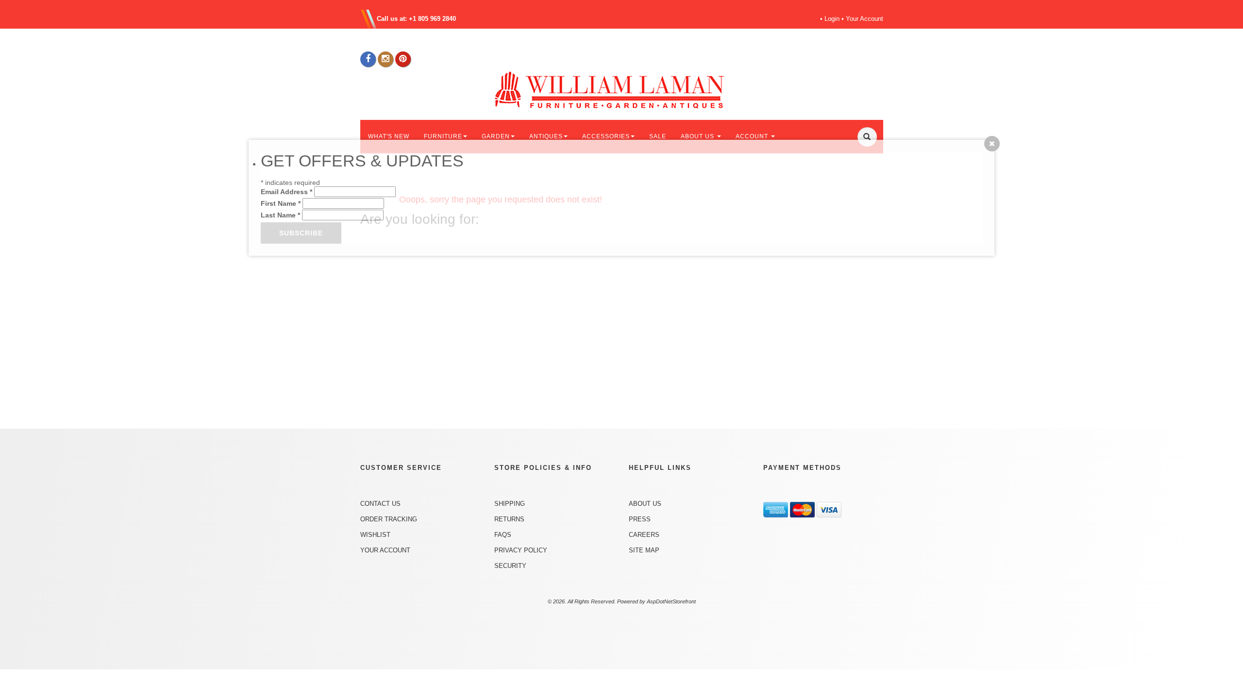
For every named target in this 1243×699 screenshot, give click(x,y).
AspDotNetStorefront (671, 601)
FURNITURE (443, 136)
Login (832, 18)
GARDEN (496, 136)
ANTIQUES (546, 136)
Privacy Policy (520, 550)
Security (510, 565)
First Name (281, 203)
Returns (509, 519)
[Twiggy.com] (625, 89)
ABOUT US (698, 136)
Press (640, 519)
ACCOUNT (753, 136)
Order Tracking (388, 519)
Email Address (286, 192)
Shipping (509, 503)
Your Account (864, 18)
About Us (645, 503)
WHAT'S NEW (388, 136)
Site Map (644, 550)
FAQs (502, 534)
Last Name (280, 215)
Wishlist (375, 534)
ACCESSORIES (606, 136)
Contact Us (380, 503)
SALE (657, 136)
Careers (644, 534)
